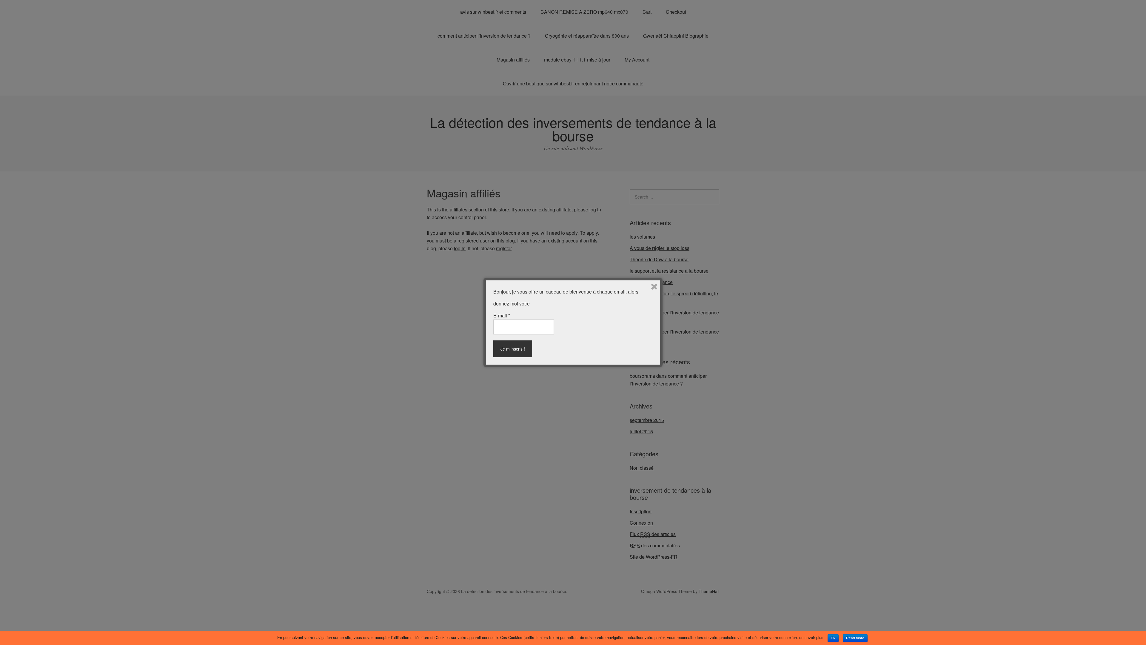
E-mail (501, 315)
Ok (833, 638)
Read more (855, 638)
